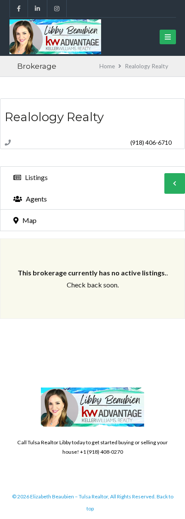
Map (29, 220)
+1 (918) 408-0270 (101, 452)
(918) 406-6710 (151, 142)
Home (107, 66)
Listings (36, 177)
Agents (36, 199)
